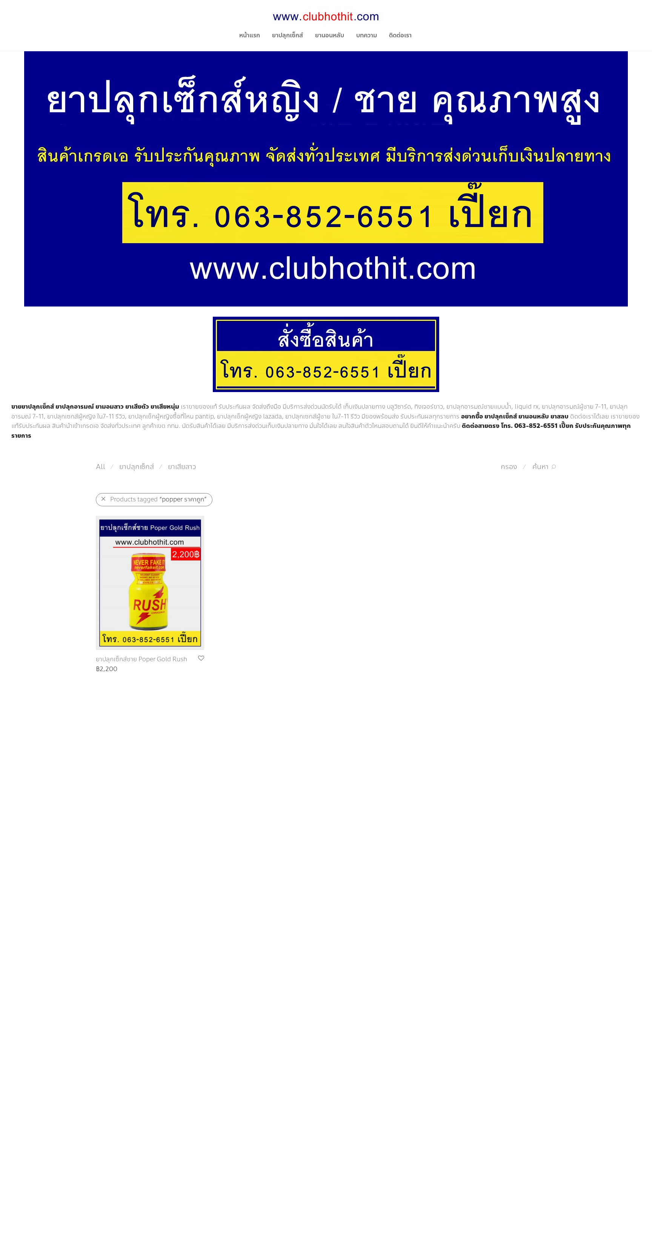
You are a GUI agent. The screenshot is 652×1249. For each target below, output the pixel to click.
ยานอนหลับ (329, 35)
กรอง (509, 466)
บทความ (366, 35)
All (100, 466)
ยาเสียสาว (182, 466)
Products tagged (158, 499)
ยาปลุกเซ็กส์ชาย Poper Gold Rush (141, 659)
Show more (108, 669)
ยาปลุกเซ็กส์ (287, 35)
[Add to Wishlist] (200, 658)
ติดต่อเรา (400, 35)
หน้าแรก (249, 35)
